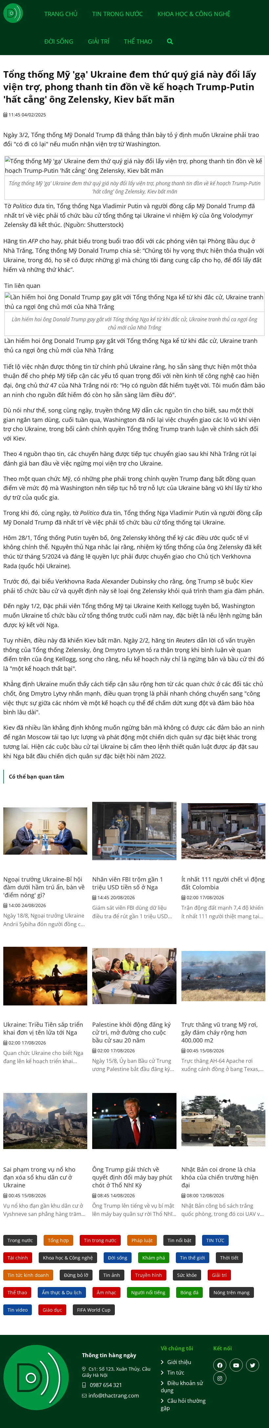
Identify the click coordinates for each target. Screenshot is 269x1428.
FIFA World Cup (94, 1310)
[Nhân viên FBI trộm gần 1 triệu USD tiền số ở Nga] (134, 831)
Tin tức (175, 1372)
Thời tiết (229, 1258)
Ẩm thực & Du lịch (62, 1292)
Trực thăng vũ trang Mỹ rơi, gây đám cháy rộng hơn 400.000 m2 (219, 1032)
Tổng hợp (58, 1240)
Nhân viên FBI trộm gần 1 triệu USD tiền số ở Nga (127, 883)
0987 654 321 (105, 1385)
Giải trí (98, 41)
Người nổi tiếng (148, 1292)
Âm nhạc (106, 1292)
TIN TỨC (215, 1240)
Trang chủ (60, 14)
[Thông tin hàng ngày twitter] (252, 1365)
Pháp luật (142, 1240)
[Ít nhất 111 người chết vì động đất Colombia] (223, 831)
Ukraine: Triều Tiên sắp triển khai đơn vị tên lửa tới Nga (43, 1028)
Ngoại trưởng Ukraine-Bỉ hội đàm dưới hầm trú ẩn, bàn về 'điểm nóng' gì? (44, 887)
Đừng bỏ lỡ (76, 1275)
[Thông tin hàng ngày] (19, 13)
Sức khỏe (187, 1275)
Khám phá (153, 1258)
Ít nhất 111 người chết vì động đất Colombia (223, 883)
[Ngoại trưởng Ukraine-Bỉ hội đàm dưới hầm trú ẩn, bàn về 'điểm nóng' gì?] (45, 831)
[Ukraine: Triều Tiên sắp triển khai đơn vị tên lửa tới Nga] (45, 976)
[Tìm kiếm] (167, 41)
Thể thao (138, 41)
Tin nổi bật (179, 1240)
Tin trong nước (117, 14)
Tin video (18, 1310)
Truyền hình (148, 1275)
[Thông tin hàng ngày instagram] (219, 1378)
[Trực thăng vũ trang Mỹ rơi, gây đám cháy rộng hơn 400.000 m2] (223, 976)
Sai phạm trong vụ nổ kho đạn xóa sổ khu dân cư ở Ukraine (39, 1177)
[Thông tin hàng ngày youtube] (236, 1365)
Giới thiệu (179, 1362)
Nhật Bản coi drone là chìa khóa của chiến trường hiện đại (219, 1177)
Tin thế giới (192, 1258)
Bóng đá (189, 1292)
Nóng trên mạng (232, 1292)
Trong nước (20, 1240)
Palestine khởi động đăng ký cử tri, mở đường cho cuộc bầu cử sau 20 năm (131, 1032)
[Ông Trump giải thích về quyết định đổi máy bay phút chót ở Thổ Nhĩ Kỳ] (134, 1121)
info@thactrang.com (114, 1395)
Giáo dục (52, 1310)
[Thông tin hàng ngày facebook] (219, 1365)
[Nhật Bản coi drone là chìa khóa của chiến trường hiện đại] (223, 1121)
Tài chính (18, 1258)
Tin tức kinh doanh (28, 1275)
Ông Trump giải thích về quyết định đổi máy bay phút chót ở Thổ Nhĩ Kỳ (132, 1177)
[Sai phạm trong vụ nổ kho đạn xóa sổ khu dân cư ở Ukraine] (45, 1121)
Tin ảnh (111, 1275)
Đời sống (58, 41)
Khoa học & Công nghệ (193, 14)
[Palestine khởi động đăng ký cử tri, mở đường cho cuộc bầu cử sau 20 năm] (134, 976)
